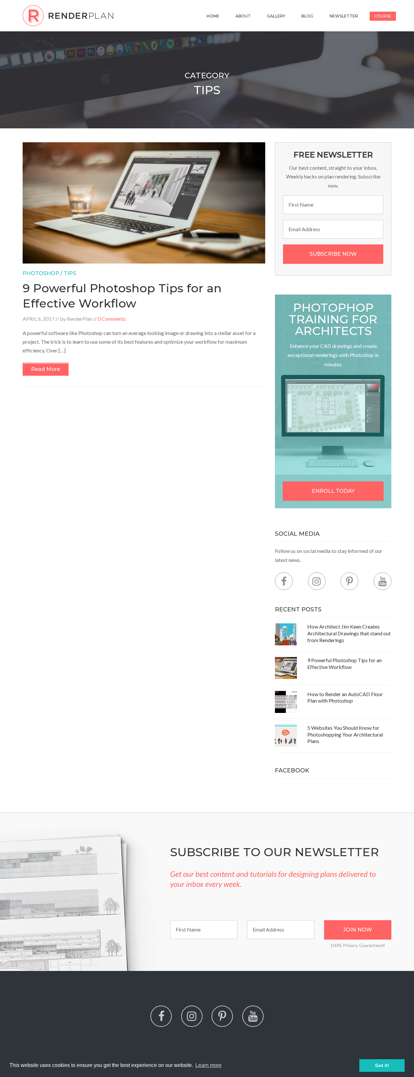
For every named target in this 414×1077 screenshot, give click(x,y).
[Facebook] (284, 581)
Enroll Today (333, 491)
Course (382, 16)
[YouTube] (382, 581)
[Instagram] (317, 581)
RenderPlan (79, 319)
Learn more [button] (208, 1065)
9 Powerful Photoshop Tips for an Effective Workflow (344, 663)
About (243, 16)
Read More (45, 369)
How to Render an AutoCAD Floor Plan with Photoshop (345, 697)
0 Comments (112, 319)
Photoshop (41, 273)
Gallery (276, 16)
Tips (70, 273)
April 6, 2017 (38, 319)
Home (213, 16)
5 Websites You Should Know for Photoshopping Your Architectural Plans (345, 734)
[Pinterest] (349, 581)
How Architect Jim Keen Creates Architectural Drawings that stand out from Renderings (349, 633)
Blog (307, 16)
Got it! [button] (382, 1065)
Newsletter (344, 16)
